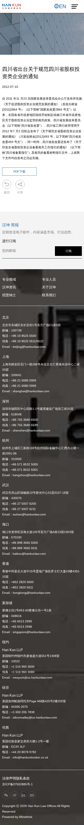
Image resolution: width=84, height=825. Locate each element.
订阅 (68, 251)
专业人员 (49, 279)
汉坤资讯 (9, 287)
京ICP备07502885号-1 (17, 784)
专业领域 (9, 279)
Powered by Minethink (17, 817)
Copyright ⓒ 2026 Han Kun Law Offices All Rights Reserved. (36, 808)
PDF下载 (19, 171)
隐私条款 (23, 778)
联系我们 (49, 295)
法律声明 (9, 778)
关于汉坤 (49, 287)
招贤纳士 (9, 295)
